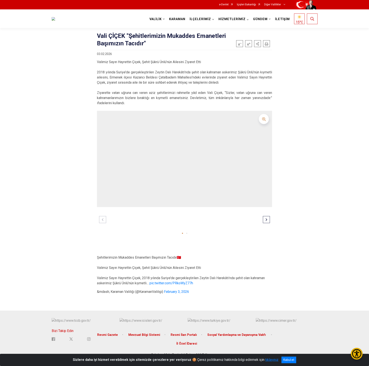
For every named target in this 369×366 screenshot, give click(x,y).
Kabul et (288, 360)
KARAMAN (177, 19)
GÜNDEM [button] (260, 19)
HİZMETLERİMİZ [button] (232, 19)
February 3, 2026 (176, 292)
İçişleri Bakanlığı (246, 4)
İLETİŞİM (282, 19)
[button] (257, 43)
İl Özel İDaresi (186, 343)
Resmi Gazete (107, 335)
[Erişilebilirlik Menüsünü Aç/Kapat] (357, 354)
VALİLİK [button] (155, 19)
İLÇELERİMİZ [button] (200, 19)
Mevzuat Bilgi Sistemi (144, 335)
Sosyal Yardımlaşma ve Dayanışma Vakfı (237, 335)
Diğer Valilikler (273, 4)
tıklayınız (271, 360)
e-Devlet (224, 4)
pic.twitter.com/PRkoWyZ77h (171, 283)
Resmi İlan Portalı (184, 335)
